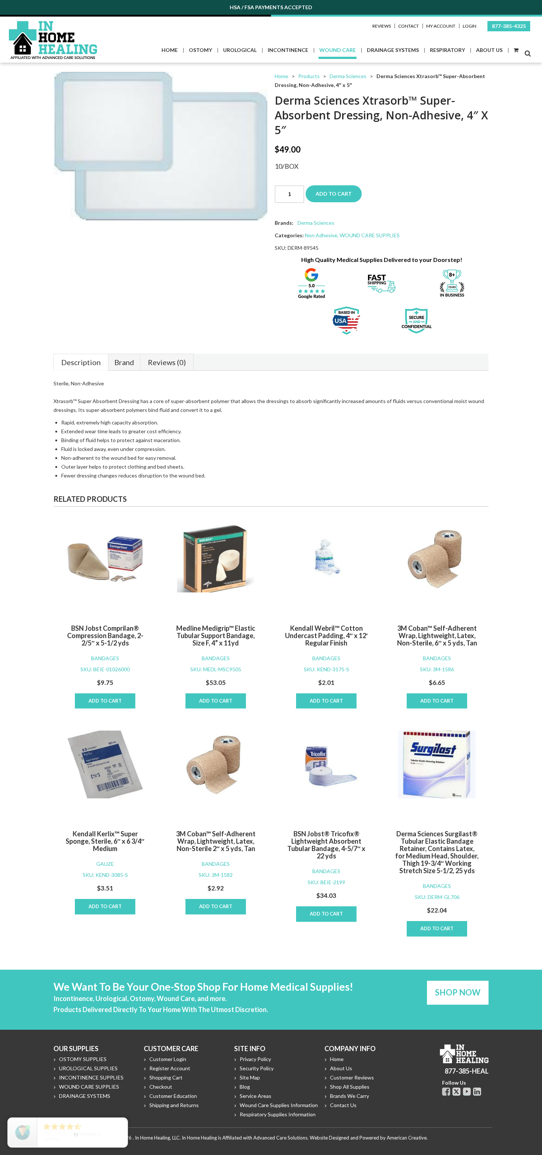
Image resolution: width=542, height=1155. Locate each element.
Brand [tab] (124, 362)
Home (281, 76)
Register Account (169, 1068)
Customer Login (167, 1059)
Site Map (250, 1077)
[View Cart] (515, 50)
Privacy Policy (255, 1059)
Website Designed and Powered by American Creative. (369, 1138)
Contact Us (343, 1105)
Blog (245, 1087)
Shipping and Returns (174, 1105)
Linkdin (477, 1092)
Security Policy (257, 1068)
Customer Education (173, 1096)
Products (309, 76)
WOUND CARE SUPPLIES (370, 235)
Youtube (467, 1092)
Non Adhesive (321, 235)
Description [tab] (81, 362)
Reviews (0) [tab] (167, 362)
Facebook (446, 1092)
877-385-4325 (509, 26)
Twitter (456, 1092)
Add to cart (334, 193)
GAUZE (105, 864)
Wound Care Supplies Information (279, 1105)
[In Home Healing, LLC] (53, 25)
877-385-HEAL (467, 1071)
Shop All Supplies (349, 1087)
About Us (341, 1068)
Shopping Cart (166, 1077)
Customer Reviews (352, 1077)
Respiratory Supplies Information (278, 1114)
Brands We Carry (349, 1096)
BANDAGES (105, 658)
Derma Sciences (348, 76)
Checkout (160, 1087)
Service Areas (255, 1096)
